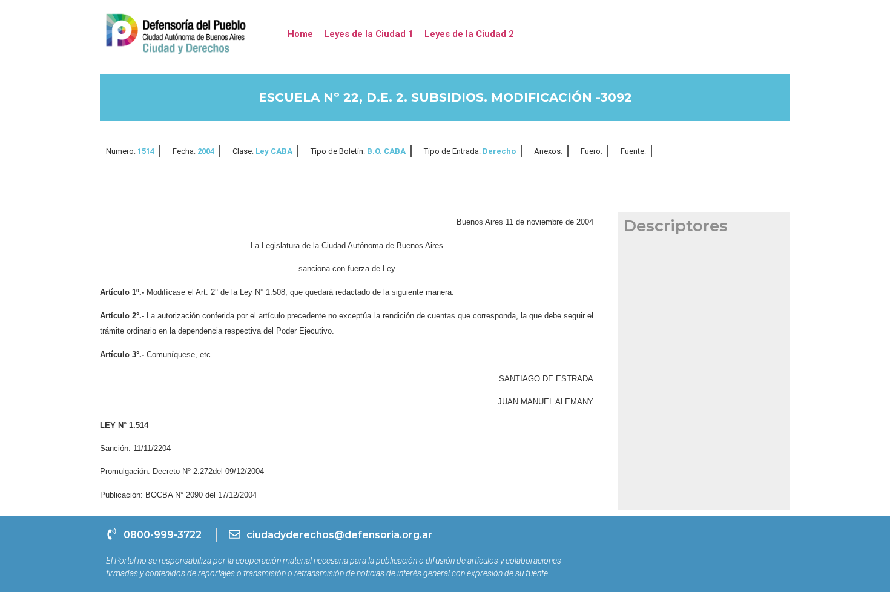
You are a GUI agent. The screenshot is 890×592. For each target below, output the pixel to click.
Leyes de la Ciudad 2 (469, 33)
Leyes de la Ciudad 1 (369, 33)
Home (300, 33)
